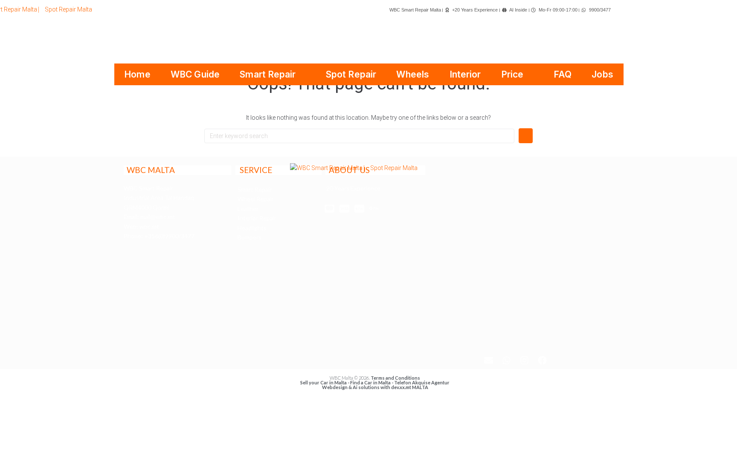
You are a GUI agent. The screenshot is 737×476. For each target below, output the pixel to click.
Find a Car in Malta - (372, 382)
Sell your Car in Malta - (325, 382)
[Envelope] (489, 360)
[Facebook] (542, 360)
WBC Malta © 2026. (350, 378)
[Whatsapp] (507, 360)
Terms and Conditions (395, 378)
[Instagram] (525, 360)
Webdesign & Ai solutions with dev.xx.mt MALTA (375, 387)
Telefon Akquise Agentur (422, 382)
